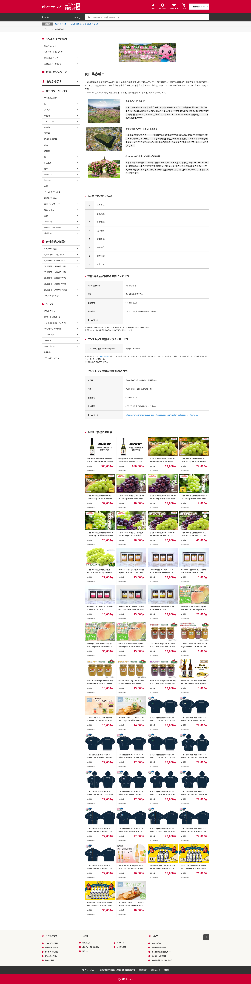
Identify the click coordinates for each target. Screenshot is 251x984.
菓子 (46, 156)
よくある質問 (49, 334)
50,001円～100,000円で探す (55, 289)
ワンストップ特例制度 (52, 328)
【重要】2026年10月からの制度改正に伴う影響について (76, 24)
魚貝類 (47, 127)
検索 (153, 8)
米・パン (47, 109)
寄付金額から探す (51, 956)
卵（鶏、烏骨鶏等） (51, 139)
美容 (46, 215)
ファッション (48, 221)
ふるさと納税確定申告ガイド (55, 322)
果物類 (47, 115)
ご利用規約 (143, 970)
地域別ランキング (51, 58)
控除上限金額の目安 (52, 317)
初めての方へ (49, 311)
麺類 (46, 168)
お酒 (46, 145)
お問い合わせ (49, 346)
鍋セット (47, 180)
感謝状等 (48, 233)
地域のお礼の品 (50, 198)
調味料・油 (48, 174)
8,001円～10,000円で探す (54, 260)
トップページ (46, 29)
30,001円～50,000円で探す (55, 284)
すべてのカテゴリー (51, 98)
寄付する (85, 951)
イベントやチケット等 (52, 192)
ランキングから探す (51, 943)
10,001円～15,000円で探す (55, 266)
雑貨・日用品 (49, 209)
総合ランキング (50, 46)
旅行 (46, 186)
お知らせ (47, 340)
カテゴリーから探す (51, 952)
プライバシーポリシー (52, 358)
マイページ (162, 8)
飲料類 (47, 151)
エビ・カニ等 (49, 121)
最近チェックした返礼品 (90, 947)
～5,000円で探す (51, 248)
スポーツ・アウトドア (52, 204)
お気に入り (174, 8)
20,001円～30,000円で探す (55, 278)
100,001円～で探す (52, 295)
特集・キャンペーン (56, 72)
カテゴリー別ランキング (53, 52)
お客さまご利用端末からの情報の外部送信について (117, 970)
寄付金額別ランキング (52, 63)
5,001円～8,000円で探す (54, 254)
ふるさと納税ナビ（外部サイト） (162, 960)
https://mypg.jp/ (104, 356)
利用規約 (48, 352)
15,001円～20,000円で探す (55, 272)
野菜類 (47, 133)
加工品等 (48, 162)
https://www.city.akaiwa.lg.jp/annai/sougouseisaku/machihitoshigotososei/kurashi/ (162, 415)
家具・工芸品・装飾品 (52, 227)
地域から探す (53, 81)
